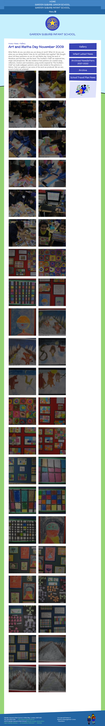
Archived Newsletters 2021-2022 (82, 62)
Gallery (22, 43)
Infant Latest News (83, 53)
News (16, 43)
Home (10, 43)
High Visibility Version (11, 723)
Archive (83, 70)
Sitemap (39, 723)
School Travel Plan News (82, 77)
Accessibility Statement (27, 723)
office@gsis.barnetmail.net (26, 719)
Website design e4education (35, 721)
